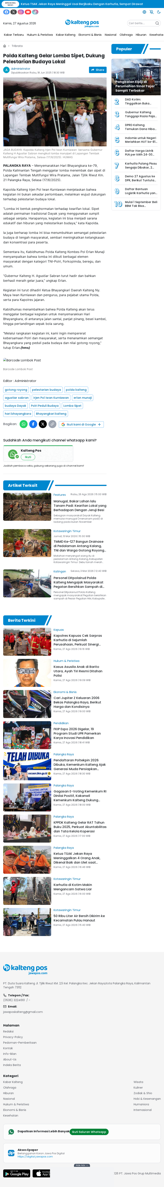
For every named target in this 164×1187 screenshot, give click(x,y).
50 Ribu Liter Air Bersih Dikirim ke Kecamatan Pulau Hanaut (79, 918)
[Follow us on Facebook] (6, 12)
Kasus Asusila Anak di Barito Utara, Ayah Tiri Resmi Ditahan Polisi (78, 671)
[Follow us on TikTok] (35, 12)
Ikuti (28, 457)
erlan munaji (83, 398)
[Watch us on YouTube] (28, 12)
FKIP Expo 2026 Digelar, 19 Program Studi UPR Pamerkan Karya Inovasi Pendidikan (77, 733)
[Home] (4, 46)
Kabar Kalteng (13, 1082)
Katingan (60, 571)
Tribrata (17, 46)
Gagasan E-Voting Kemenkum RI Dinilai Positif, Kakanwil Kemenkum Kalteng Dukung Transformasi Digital (80, 798)
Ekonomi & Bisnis (65, 692)
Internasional (143, 1110)
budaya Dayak (15, 406)
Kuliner (138, 1088)
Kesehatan (10, 1116)
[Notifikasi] (151, 12)
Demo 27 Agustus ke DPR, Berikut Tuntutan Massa (140, 180)
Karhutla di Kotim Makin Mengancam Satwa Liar (73, 887)
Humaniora (141, 1104)
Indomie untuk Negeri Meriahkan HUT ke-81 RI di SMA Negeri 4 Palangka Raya (140, 144)
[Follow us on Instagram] (21, 12)
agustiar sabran (17, 398)
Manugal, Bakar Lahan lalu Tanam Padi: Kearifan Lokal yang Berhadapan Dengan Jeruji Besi (80, 505)
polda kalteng (76, 390)
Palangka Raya (64, 754)
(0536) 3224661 (14, 1000)
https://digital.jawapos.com (35, 1156)
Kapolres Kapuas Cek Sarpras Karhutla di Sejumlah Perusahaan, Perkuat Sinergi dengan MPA (78, 642)
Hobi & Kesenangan (147, 1099)
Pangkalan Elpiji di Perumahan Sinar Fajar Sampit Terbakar (135, 86)
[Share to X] (43, 424)
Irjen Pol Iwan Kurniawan (51, 398)
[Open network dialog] (144, 12)
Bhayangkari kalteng (51, 414)
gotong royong (16, 390)
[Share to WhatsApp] (24, 424)
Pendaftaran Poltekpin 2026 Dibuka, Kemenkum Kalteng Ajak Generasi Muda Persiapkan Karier (80, 767)
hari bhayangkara (18, 414)
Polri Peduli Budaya (45, 406)
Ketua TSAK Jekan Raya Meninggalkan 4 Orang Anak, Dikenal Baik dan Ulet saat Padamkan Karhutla (77, 860)
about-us (9, 1059)
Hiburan (8, 1093)
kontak (8, 1048)
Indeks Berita (12, 1065)
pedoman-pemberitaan (20, 1043)
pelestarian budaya (46, 390)
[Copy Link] (52, 424)
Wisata (138, 1082)
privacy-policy (13, 1037)
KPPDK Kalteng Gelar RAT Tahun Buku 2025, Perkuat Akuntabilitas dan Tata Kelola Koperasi (80, 827)
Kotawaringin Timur (67, 531)
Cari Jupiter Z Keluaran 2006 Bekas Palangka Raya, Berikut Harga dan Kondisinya (77, 702)
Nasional (9, 1099)
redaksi (8, 1031)
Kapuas (59, 630)
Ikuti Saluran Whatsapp (89, 1132)
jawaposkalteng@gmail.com (23, 1012)
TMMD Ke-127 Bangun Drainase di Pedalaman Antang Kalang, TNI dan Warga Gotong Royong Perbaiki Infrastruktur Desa (79, 548)
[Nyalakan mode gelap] (158, 12)
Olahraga (9, 1088)
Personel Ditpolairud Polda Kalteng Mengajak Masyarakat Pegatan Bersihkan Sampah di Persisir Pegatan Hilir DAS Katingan (78, 587)
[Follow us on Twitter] (13, 12)
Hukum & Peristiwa (66, 661)
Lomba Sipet (72, 406)
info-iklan (9, 1054)
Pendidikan (61, 723)
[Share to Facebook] (33, 424)
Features (60, 495)
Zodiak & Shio (143, 1093)
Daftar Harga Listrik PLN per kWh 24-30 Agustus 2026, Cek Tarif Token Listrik (139, 157)
